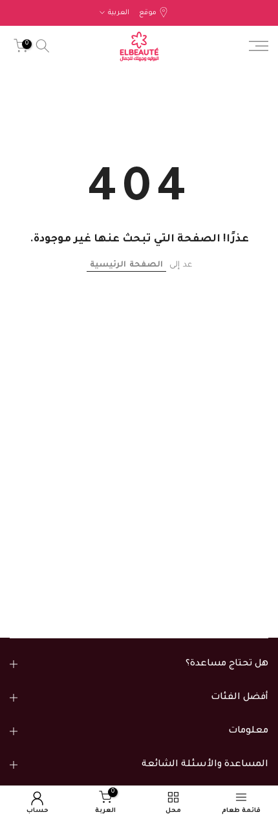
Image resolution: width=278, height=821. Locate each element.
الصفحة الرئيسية (126, 265)
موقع (147, 13)
